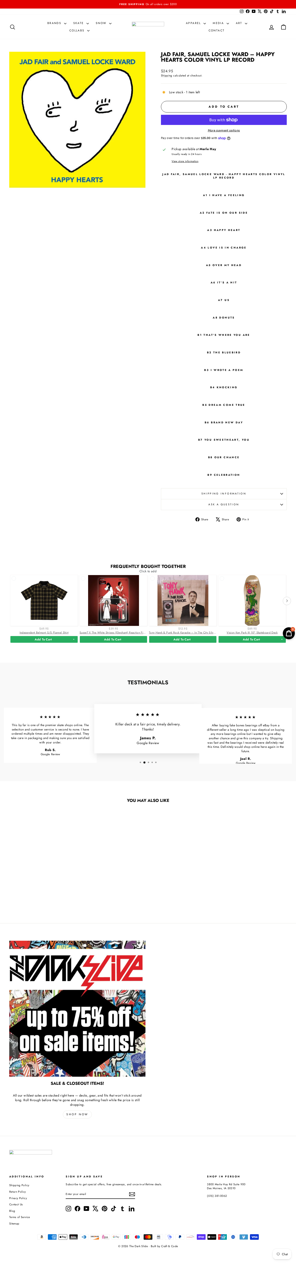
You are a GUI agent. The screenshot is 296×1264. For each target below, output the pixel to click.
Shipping (166, 75)
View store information (185, 161)
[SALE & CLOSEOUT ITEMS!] (77, 1009)
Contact (217, 30)
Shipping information (223, 493)
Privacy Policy (18, 1198)
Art (240, 23)
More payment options (224, 130)
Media (219, 23)
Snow (102, 23)
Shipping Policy (19, 1185)
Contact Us (16, 1204)
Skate (79, 23)
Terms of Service (19, 1217)
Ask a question (223, 504)
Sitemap (14, 1223)
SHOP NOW (77, 1114)
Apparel (194, 23)
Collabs (77, 30)
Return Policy (17, 1192)
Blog (12, 1211)
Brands (55, 23)
